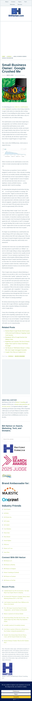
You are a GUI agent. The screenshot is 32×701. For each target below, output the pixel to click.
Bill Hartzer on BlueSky (9, 564)
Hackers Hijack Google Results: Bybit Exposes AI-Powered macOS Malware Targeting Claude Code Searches (17, 333)
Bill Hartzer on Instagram (10, 568)
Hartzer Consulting (20, 402)
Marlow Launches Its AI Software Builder (13, 613)
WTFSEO (6, 513)
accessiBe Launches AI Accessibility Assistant (14, 625)
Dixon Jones (7, 532)
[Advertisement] (16, 39)
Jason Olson (6, 552)
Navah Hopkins (7, 540)
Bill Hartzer (16, 12)
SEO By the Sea (7, 517)
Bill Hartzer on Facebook (10, 576)
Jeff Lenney (6, 521)
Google (9, 56)
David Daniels (7, 509)
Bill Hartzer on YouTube (9, 580)
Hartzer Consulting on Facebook (11, 572)
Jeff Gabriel (6, 525)
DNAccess (6, 544)
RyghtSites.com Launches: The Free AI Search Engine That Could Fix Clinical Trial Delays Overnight (17, 343)
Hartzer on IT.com (8, 548)
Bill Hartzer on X (8, 560)
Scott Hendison (7, 529)
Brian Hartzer (7, 536)
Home (3, 56)
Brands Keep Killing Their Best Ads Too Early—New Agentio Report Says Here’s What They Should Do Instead (16, 619)
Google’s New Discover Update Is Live (15, 352)
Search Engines (20, 356)
